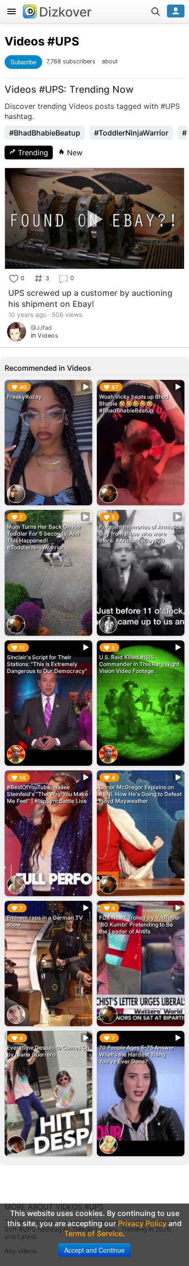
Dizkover (65, 12)
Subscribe (23, 61)
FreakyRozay (24, 396)
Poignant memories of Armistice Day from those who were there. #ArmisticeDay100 (140, 533)
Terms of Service (93, 1233)
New (74, 152)
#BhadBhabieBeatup (44, 132)
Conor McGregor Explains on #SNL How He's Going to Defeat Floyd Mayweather (140, 794)
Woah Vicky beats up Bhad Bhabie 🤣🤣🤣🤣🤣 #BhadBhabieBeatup (134, 403)
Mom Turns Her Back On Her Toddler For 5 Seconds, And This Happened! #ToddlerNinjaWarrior (44, 537)
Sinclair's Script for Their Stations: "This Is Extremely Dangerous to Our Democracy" (47, 664)
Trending (32, 152)
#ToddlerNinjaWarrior (131, 132)
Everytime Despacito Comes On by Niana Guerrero (48, 1051)
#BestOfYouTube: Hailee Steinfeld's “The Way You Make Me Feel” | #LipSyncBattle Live (47, 794)
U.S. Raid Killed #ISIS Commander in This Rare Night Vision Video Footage (139, 664)
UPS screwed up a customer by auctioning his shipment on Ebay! (90, 298)
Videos (24, 41)
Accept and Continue (94, 1250)
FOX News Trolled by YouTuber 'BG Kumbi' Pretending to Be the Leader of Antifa (139, 924)
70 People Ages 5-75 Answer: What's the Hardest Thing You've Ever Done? (137, 1054)
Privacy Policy (142, 1223)
